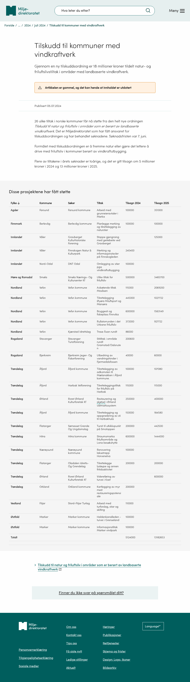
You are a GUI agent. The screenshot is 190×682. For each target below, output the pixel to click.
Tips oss (71, 643)
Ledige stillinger (77, 659)
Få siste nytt (74, 651)
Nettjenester (111, 643)
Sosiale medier (29, 666)
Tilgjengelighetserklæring (36, 658)
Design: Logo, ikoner (116, 659)
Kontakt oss (73, 635)
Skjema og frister (114, 651)
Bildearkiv (109, 668)
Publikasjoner (112, 635)
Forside (9, 25)
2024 (27, 25)
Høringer (109, 627)
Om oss (71, 627)
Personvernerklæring (33, 650)
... (19, 25)
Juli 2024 (39, 25)
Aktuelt (71, 668)
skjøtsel (101, 402)
